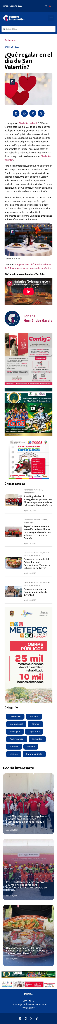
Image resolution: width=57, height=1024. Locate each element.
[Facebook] (20, 1018)
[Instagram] (25, 1018)
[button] (51, 18)
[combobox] (28, 29)
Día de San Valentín (28, 123)
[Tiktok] (37, 1018)
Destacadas (10, 40)
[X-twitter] (31, 1018)
